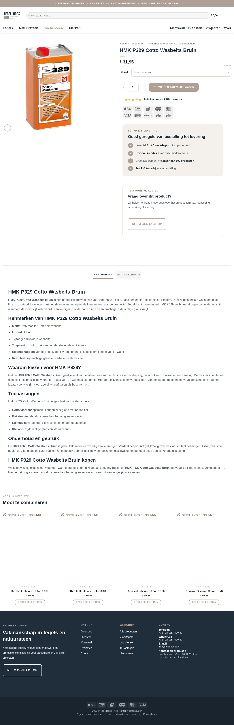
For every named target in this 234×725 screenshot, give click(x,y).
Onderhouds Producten (161, 43)
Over (227, 28)
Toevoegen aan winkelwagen (173, 87)
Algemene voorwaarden (89, 714)
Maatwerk (177, 28)
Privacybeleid (150, 714)
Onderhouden (187, 43)
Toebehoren (53, 28)
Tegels (8, 28)
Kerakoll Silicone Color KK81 (29, 591)
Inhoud (124, 72)
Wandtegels (127, 642)
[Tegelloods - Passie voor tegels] (12, 15)
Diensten (195, 28)
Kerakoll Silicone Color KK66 (146, 591)
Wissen (227, 66)
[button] (216, 16)
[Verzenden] (207, 15)
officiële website (51, 326)
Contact (85, 653)
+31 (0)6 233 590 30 (170, 632)
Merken (75, 28)
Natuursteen (28, 28)
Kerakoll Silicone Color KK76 (204, 591)
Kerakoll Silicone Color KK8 (88, 591)
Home (123, 43)
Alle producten (128, 631)
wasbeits (86, 299)
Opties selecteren (30, 602)
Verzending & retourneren (122, 714)
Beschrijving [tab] (103, 274)
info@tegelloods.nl (169, 646)
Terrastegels (127, 647)
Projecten (212, 28)
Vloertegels (126, 636)
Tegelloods (196, 467)
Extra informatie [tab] (128, 274)
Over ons (86, 631)
